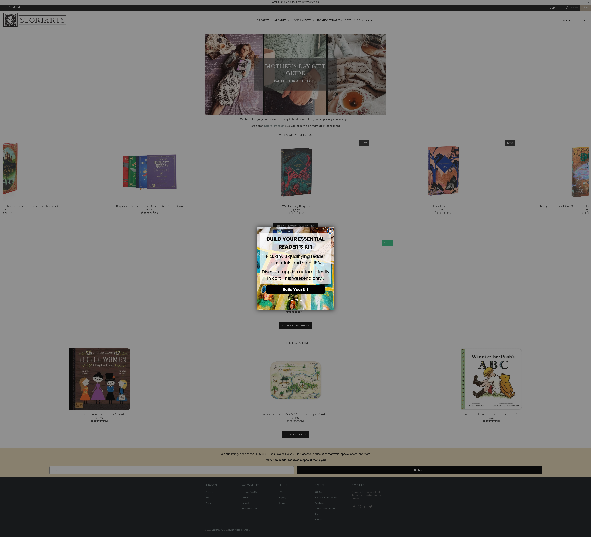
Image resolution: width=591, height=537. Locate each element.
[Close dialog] (330, 231)
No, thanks (295, 299)
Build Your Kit (295, 289)
